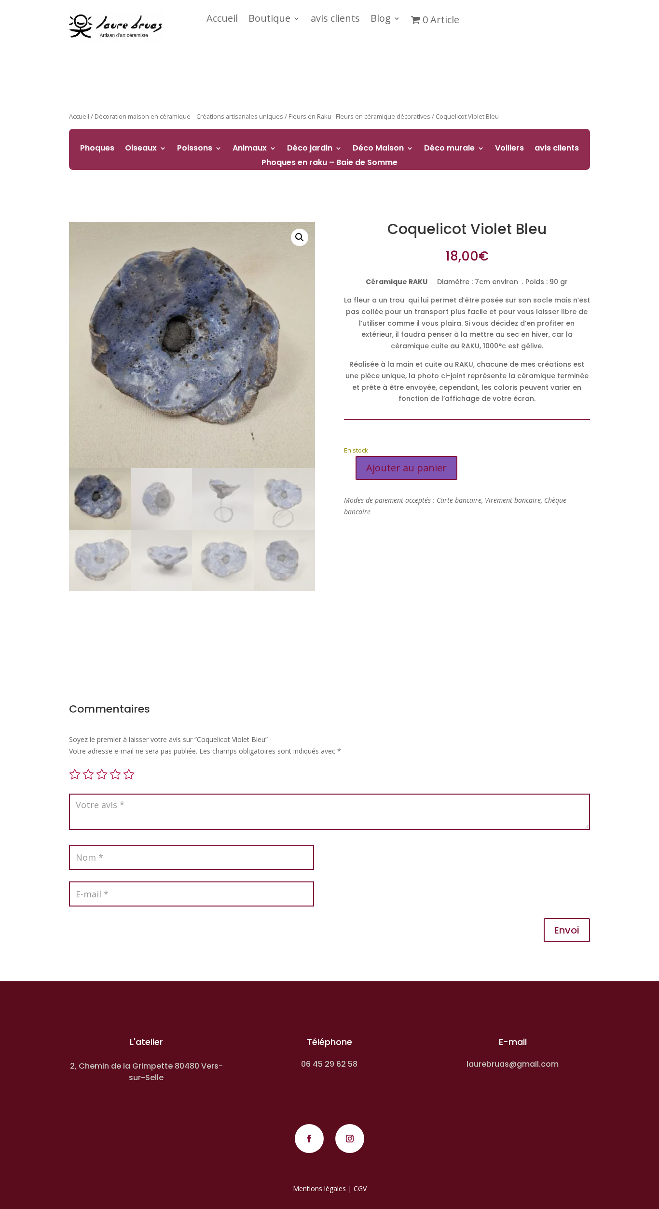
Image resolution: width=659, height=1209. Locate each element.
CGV (360, 1188)
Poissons (194, 149)
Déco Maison (378, 149)
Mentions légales (319, 1188)
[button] (299, 237)
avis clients (335, 20)
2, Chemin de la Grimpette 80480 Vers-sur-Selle (146, 1071)
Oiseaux (141, 149)
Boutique (269, 20)
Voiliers (509, 149)
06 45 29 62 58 (329, 1064)
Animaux (250, 149)
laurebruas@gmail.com (513, 1064)
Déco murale (449, 149)
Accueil (222, 20)
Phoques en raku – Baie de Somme (329, 163)
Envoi (566, 930)
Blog (381, 20)
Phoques (97, 149)
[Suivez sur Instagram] (349, 1138)
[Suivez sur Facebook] (309, 1138)
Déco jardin (309, 149)
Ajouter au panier (406, 467)
